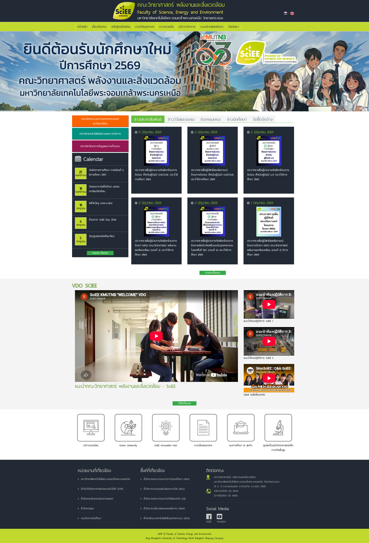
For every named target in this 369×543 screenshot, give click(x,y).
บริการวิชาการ (187, 26)
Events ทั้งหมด (100, 253)
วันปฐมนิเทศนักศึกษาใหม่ (101, 236)
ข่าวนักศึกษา (237, 119)
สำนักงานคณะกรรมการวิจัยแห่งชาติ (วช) (165, 498)
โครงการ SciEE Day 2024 (102, 219)
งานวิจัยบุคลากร (144, 26)
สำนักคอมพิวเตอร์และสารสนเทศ (97, 498)
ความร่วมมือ (166, 26)
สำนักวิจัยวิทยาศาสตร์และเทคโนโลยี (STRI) (102, 488)
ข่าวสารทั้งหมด (212, 273)
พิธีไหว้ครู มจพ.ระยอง (100, 203)
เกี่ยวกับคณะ (99, 26)
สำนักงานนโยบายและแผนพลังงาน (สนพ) (164, 508)
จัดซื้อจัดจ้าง (263, 119)
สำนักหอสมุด (87, 508)
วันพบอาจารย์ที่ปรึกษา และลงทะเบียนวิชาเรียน (104, 188)
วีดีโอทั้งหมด (184, 403)
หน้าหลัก (82, 26)
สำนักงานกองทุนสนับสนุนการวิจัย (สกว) (164, 488)
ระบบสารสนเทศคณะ (212, 26)
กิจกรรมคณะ (210, 119)
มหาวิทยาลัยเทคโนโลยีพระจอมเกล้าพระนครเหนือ (105, 479)
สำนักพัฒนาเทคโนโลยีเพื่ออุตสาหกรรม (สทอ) (167, 518)
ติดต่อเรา (233, 26)
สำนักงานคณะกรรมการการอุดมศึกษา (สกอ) (166, 479)
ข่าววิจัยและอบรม (181, 119)
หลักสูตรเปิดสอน (120, 26)
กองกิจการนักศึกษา (91, 518)
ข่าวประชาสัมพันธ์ (148, 119)
